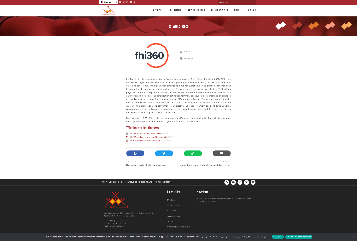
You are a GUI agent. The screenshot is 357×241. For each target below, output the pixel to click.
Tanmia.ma (171, 200)
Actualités (176, 10)
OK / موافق (278, 237)
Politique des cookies (112, 182)
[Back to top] (345, 232)
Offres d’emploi (219, 10)
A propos (157, 10)
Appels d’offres (196, 10)
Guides (237, 10)
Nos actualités (173, 205)
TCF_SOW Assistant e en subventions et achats (146, 140)
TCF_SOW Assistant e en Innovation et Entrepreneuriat (148, 137)
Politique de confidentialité (139, 182)
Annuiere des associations (178, 227)
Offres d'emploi (188, 58)
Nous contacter (162, 182)
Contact (252, 10)
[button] (135, 153)
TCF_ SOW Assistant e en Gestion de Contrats (145, 133)
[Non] (353, 236)
